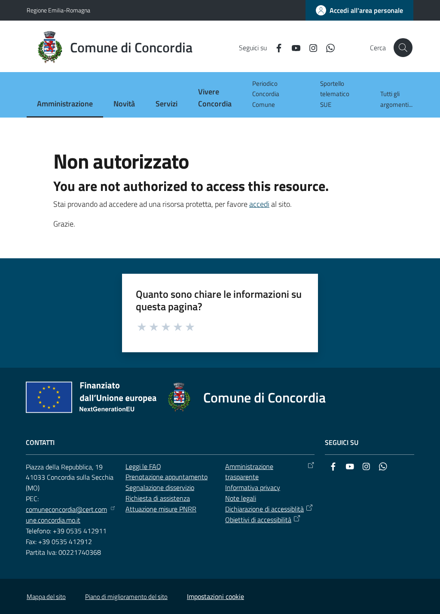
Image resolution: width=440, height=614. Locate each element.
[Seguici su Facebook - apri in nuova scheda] (275, 47)
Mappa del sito (46, 597)
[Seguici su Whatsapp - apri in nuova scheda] (327, 47)
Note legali (240, 498)
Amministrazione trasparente (249, 471)
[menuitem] (65, 104)
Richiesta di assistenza (157, 498)
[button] (403, 47)
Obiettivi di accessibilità (258, 519)
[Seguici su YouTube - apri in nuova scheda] (292, 47)
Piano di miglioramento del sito (126, 597)
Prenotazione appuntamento (166, 477)
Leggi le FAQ (143, 466)
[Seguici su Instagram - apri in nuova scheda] (309, 47)
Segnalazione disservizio (159, 487)
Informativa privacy (252, 487)
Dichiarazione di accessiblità (264, 509)
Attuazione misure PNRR (160, 509)
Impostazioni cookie (215, 596)
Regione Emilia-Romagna (58, 10)
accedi (259, 204)
